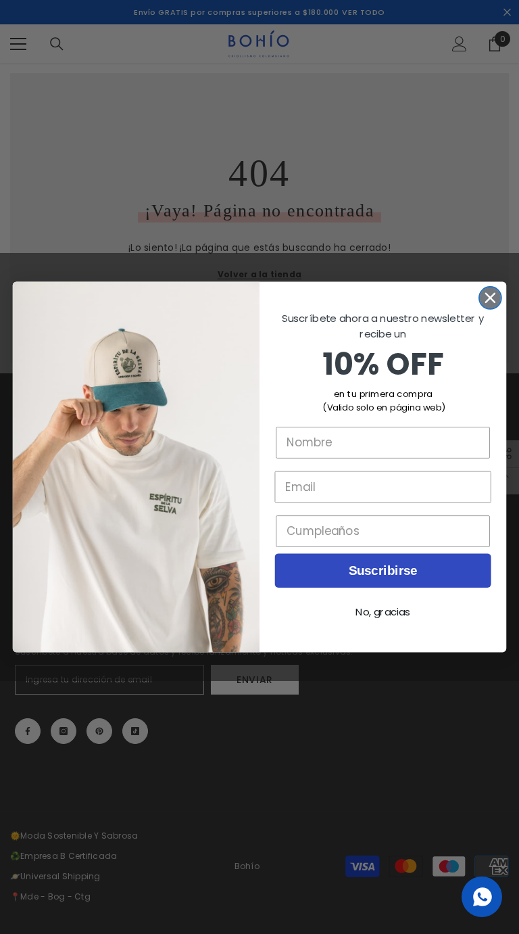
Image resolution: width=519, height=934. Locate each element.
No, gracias (382, 612)
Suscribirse (383, 570)
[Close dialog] (490, 298)
